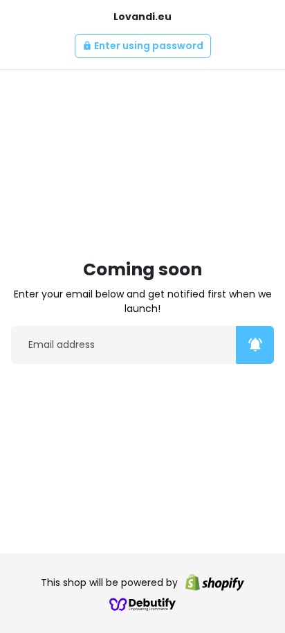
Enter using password (142, 46)
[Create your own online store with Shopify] (214, 582)
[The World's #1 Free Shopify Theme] (142, 604)
